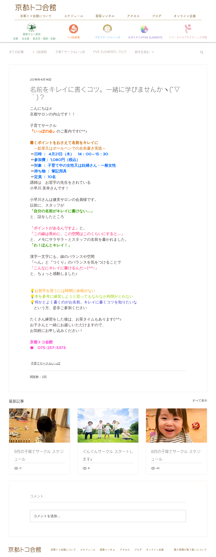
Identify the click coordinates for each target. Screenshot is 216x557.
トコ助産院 (39, 51)
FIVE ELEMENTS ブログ (109, 51)
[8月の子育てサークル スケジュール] (176, 425)
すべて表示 (199, 400)
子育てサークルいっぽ (70, 51)
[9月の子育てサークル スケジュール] (39, 425)
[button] (202, 52)
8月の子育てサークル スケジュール (175, 455)
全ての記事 (16, 51)
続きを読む (142, 51)
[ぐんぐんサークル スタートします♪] (108, 425)
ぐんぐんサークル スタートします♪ (108, 455)
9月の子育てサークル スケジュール (38, 455)
